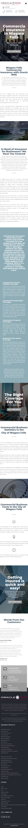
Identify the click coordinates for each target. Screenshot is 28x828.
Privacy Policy (4, 794)
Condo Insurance (4, 776)
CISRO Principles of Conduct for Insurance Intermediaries (13, 804)
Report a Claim (4, 788)
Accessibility (3, 806)
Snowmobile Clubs (5, 747)
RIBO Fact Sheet (4, 803)
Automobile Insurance (5, 729)
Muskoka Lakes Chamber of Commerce (9, 751)
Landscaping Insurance (6, 760)
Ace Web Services (14, 825)
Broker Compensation (5, 797)
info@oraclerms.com (9, 12)
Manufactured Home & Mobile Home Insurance (11, 774)
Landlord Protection (5, 738)
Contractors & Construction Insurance (9, 758)
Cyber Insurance (4, 778)
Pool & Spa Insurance (5, 765)
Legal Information (5, 792)
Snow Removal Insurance (6, 749)
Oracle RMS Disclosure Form (7, 795)
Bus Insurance (4, 763)
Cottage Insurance (5, 771)
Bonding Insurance (5, 740)
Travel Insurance (4, 734)
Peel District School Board (6, 762)
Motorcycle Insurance (5, 736)
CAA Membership (4, 752)
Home (2, 786)
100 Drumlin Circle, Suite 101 (10, 8)
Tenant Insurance (4, 767)
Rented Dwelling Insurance (6, 769)
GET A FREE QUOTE (14, 51)
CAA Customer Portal (5, 801)
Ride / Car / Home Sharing (6, 743)
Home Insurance (4, 731)
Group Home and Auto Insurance (8, 745)
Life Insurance (4, 742)
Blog (2, 790)
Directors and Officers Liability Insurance (9, 772)
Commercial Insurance (6, 733)
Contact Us (3, 799)
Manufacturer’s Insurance (6, 756)
